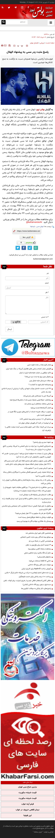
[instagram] (22, 8)
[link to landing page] (40, 11)
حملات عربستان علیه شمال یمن (40, 380)
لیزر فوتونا (27, 815)
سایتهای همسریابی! (44, 557)
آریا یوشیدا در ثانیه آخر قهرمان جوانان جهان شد (34, 423)
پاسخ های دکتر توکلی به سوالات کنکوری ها (36, 588)
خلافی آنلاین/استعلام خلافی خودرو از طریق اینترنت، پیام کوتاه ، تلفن (27, 580)
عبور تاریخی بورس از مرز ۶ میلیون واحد (37, 468)
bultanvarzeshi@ (34, 222)
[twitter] (9, 8)
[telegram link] (30, 248)
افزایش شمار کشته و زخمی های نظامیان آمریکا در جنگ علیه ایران (28, 368)
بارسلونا (32, 226)
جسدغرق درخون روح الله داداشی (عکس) (37, 584)
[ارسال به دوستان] (5, 45)
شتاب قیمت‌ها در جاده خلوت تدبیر (39, 365)
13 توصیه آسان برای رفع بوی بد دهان (38, 545)
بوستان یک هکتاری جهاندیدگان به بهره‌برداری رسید (34, 521)
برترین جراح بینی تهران (27, 787)
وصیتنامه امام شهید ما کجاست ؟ (40, 384)
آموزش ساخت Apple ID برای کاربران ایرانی (36, 568)
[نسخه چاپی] (2, 45)
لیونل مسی (40, 226)
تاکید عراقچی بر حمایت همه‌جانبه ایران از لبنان (35, 372)
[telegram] (15, 7)
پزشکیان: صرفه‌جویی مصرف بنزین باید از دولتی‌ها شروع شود (30, 400)
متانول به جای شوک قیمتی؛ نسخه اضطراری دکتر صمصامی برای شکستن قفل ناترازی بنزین (26, 508)
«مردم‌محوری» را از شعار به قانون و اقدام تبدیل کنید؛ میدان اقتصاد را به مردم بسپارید (26, 500)
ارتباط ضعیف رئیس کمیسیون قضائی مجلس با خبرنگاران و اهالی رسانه (27, 472)
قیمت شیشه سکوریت (27, 792)
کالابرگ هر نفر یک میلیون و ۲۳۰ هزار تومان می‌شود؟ (33, 513)
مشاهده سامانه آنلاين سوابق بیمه (39, 549)
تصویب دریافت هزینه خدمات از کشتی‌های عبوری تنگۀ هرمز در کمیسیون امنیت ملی (29, 413)
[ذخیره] (10, 45)
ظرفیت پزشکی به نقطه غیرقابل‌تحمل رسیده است (34, 517)
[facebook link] (24, 248)
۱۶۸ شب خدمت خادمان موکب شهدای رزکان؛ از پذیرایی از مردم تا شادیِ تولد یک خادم (26, 390)
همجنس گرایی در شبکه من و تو (40, 541)
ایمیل (47, 283)
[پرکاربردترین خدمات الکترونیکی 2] (27, 637)
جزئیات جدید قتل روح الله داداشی (39, 564)
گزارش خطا (27, 237)
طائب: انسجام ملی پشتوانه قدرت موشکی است (35, 494)
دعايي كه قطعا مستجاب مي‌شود (40, 560)
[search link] (3, 22)
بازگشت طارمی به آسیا (43, 476)
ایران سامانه (38, 832)
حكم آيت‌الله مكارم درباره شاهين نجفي (37, 553)
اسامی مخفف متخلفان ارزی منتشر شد (37, 404)
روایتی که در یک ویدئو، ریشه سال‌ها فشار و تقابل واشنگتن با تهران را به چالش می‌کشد (26, 482)
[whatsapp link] (36, 248)
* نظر (47, 292)
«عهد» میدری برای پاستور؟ (42, 442)
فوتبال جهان (34, 43)
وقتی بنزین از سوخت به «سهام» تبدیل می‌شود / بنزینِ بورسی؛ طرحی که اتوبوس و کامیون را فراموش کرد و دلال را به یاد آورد (26, 455)
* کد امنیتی (45, 317)
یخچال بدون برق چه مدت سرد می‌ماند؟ (38, 376)
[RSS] (2, 7)
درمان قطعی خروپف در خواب (27, 809)
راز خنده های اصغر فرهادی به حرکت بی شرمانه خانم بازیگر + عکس (28, 572)
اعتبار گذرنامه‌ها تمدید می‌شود (41, 407)
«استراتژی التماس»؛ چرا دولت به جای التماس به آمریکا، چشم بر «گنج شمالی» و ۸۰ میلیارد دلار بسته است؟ (27, 448)
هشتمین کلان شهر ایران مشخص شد (38, 533)
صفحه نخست (50, 43)
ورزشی (42, 43)
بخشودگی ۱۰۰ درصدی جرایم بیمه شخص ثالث (35, 419)
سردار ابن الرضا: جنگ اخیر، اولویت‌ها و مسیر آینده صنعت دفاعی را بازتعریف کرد (28, 429)
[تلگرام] (28, 347)
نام (48, 273)
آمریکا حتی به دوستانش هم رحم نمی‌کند (37, 396)
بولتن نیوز (40, 109)
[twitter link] (18, 248)
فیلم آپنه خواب (27, 804)
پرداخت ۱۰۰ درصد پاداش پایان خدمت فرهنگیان (35, 576)
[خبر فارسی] (27, 730)
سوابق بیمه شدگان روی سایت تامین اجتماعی (35, 537)
